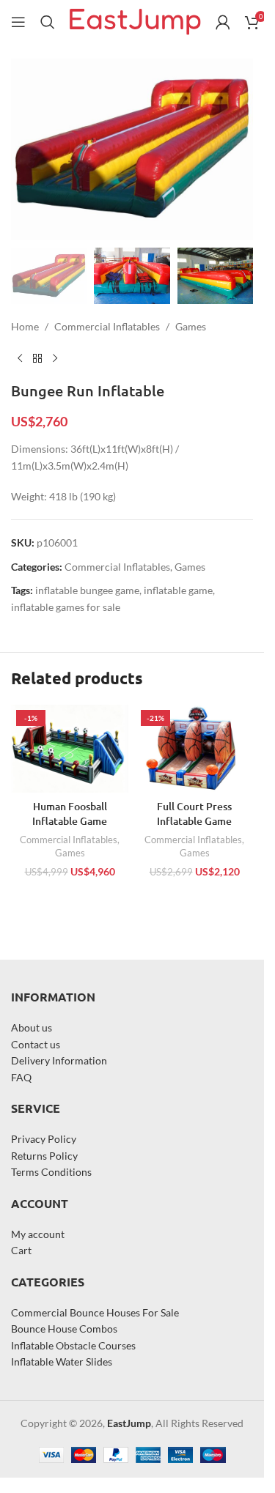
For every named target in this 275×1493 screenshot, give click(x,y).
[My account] (223, 22)
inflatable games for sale (65, 607)
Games (190, 326)
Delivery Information (59, 1060)
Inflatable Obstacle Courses (73, 1345)
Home (25, 326)
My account (38, 1234)
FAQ (21, 1077)
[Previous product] (20, 358)
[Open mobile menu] (18, 22)
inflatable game (178, 590)
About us (31, 1027)
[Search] (47, 22)
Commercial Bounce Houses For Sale (95, 1312)
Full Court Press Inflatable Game (194, 813)
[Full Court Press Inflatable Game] (194, 749)
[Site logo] (135, 21)
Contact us (35, 1044)
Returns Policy (44, 1155)
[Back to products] (37, 358)
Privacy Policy (43, 1139)
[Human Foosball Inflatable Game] (69, 749)
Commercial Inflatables (107, 326)
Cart (21, 1250)
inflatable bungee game (87, 590)
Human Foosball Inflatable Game (69, 813)
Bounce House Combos (64, 1328)
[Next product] (55, 358)
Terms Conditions (51, 1172)
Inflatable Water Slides (61, 1361)
